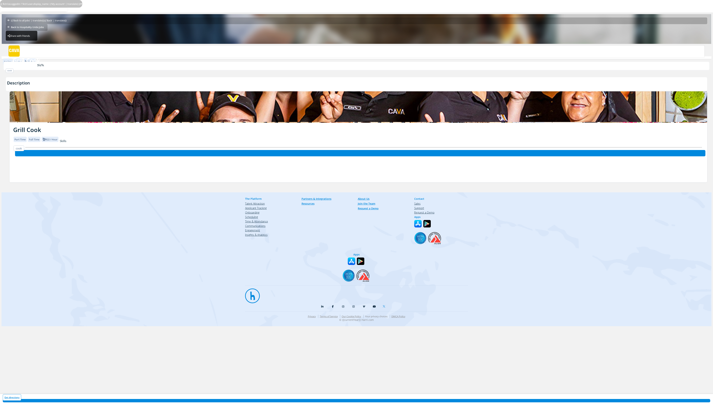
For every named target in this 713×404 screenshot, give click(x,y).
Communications (255, 226)
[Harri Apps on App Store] (418, 223)
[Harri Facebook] (333, 306)
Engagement (252, 230)
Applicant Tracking (256, 208)
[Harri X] (385, 305)
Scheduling (251, 217)
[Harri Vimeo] (364, 306)
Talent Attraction (255, 203)
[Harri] (250, 294)
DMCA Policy (398, 316)
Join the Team (366, 203)
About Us (363, 199)
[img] (358, 107)
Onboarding (252, 212)
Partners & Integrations (316, 199)
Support (419, 208)
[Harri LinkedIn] (322, 306)
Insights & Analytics (256, 235)
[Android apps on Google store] (427, 223)
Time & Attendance (256, 221)
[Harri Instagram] (343, 306)
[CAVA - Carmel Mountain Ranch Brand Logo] (356, 51)
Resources (308, 203)
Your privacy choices (376, 316)
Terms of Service (329, 316)
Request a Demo (368, 208)
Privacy (312, 316)
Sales (417, 203)
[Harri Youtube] (374, 306)
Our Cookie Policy (351, 316)
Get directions (11, 397)
